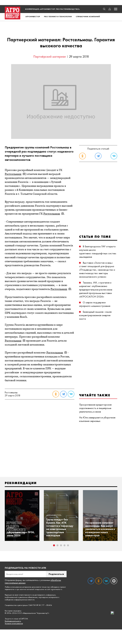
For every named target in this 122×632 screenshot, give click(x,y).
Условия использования (14, 623)
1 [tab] (54, 545)
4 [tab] (64, 545)
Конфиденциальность (13, 621)
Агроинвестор (32, 16)
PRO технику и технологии (58, 16)
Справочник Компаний (88, 16)
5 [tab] (68, 545)
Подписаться (56, 574)
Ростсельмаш (13, 174)
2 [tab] (57, 545)
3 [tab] (61, 545)
